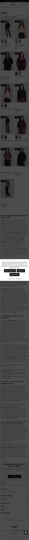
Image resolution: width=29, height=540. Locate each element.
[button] (26, 532)
